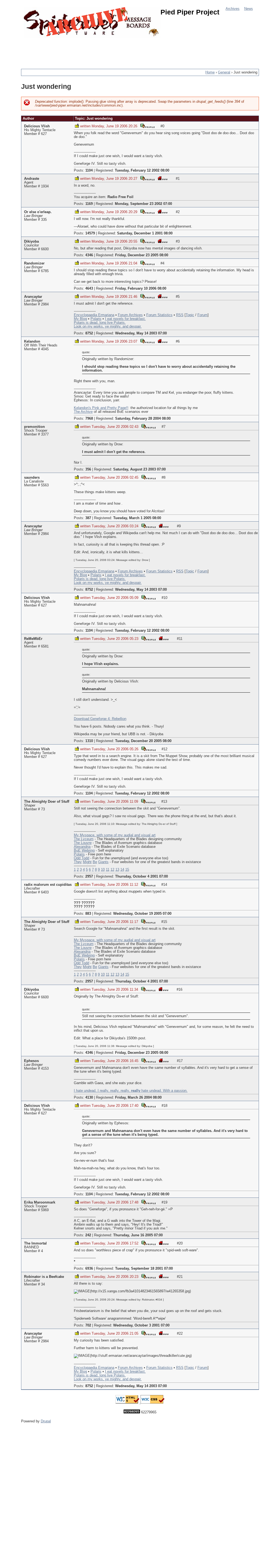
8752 (89, 333)
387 (88, 518)
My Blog (80, 319)
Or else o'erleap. (38, 212)
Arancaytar (33, 297)
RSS (179, 315)
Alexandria (82, 847)
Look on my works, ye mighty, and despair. (108, 326)
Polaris (96, 319)
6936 (89, 1268)
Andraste (31, 179)
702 (88, 1325)
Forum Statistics (159, 315)
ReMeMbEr (33, 639)
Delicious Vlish (37, 126)
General (224, 72)
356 (88, 469)
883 (88, 914)
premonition (34, 427)
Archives (233, 9)
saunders (32, 477)
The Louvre (83, 843)
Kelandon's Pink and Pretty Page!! (101, 408)
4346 (89, 255)
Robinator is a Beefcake (44, 1277)
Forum (202, 315)
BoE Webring (84, 850)
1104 (89, 170)
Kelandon (32, 341)
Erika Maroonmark (39, 1202)
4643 (89, 288)
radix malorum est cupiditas (48, 885)
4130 (89, 1097)
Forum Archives (130, 315)
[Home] (92, 22)
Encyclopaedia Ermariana (94, 315)
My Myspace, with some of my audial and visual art (115, 835)
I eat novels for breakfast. (125, 319)
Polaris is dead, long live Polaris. (100, 323)
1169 (89, 204)
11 (107, 870)
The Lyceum (84, 839)
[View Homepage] (162, 178)
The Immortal (35, 1243)
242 (88, 1235)
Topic (190, 315)
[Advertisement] (120, 50)
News (248, 9)
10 (103, 870)
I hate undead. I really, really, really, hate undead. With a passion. (131, 1091)
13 (117, 870)
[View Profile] (147, 126)
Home (210, 72)
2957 (89, 876)
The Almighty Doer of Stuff (46, 802)
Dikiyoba (31, 241)
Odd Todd (81, 858)
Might (87, 862)
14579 (90, 233)
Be (95, 862)
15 (127, 870)
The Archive (83, 412)
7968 (89, 418)
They (78, 862)
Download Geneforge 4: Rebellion (100, 719)
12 (112, 870)
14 (122, 870)
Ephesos (31, 1061)
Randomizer (34, 263)
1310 (89, 741)
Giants (103, 862)
